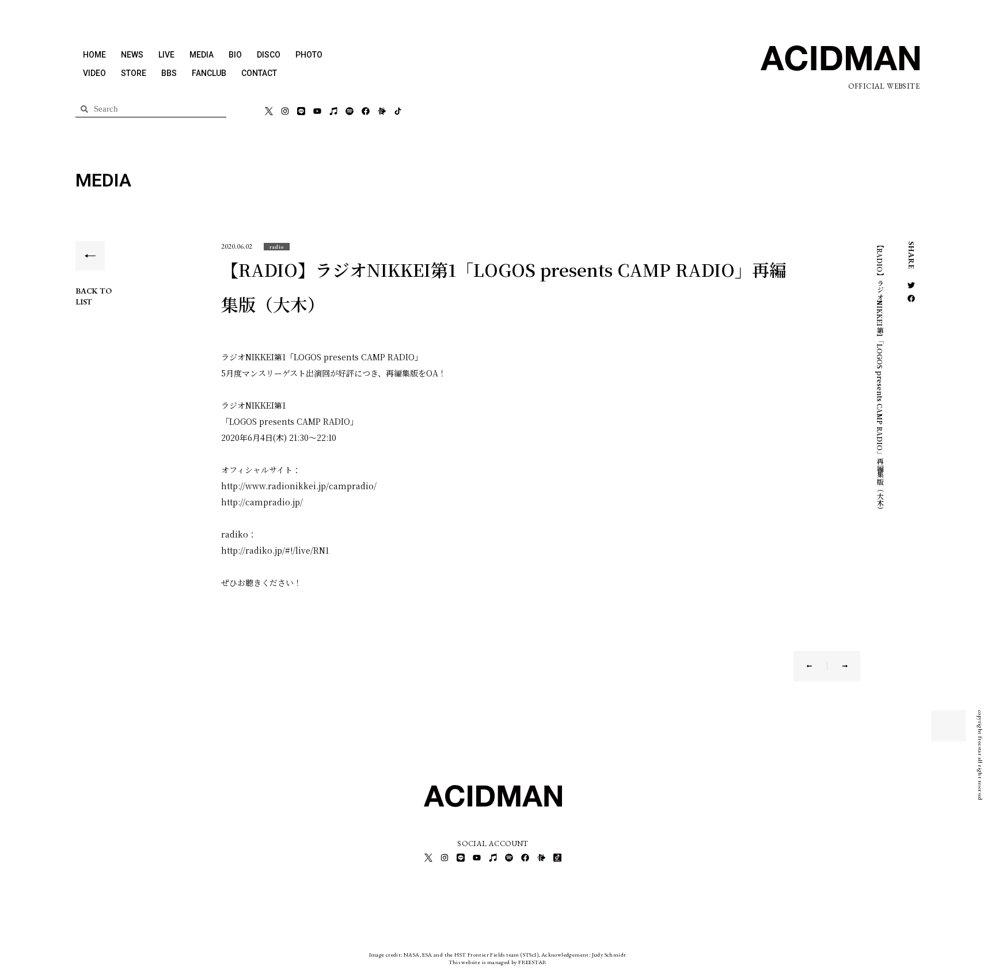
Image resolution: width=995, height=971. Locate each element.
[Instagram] (285, 111)
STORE (133, 73)
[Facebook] (366, 111)
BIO (235, 54)
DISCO (268, 54)
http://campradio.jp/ (262, 502)
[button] (277, 246)
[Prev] (817, 666)
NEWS (132, 54)
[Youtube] (317, 111)
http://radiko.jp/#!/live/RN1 (275, 550)
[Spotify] (349, 111)
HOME (94, 54)
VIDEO (94, 73)
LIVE (166, 54)
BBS (169, 73)
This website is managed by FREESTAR (498, 962)
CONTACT (259, 73)
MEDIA (201, 54)
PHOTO (308, 54)
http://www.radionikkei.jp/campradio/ (299, 486)
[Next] (837, 666)
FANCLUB (209, 73)
